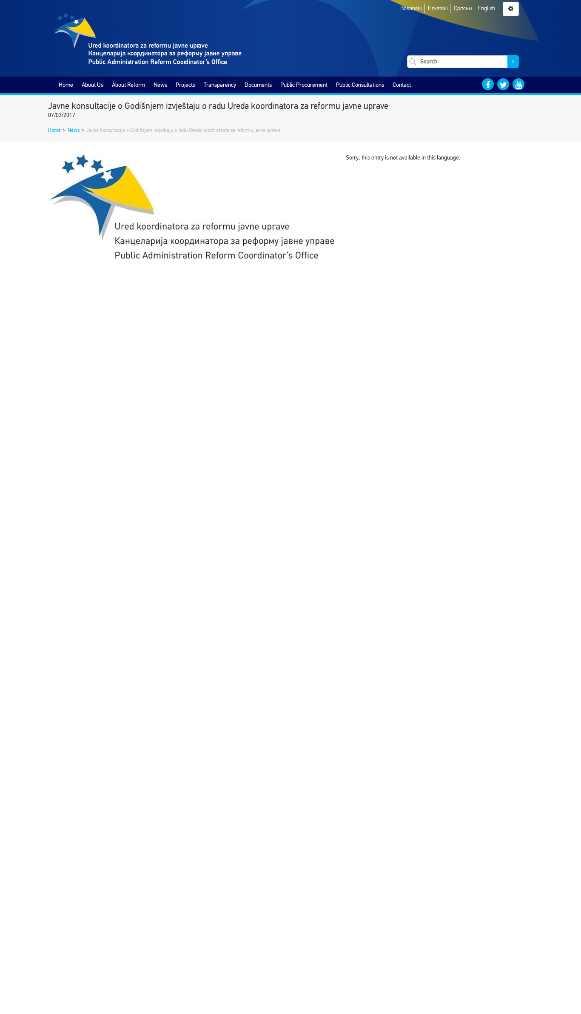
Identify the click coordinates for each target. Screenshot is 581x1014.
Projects (185, 84)
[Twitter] (503, 84)
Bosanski (411, 8)
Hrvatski (438, 8)
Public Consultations (360, 84)
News (160, 84)
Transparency (220, 84)
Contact (402, 84)
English (486, 8)
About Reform (128, 84)
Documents (258, 84)
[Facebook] (488, 84)
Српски (463, 8)
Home (66, 84)
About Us (92, 84)
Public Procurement (304, 84)
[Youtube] (518, 84)
